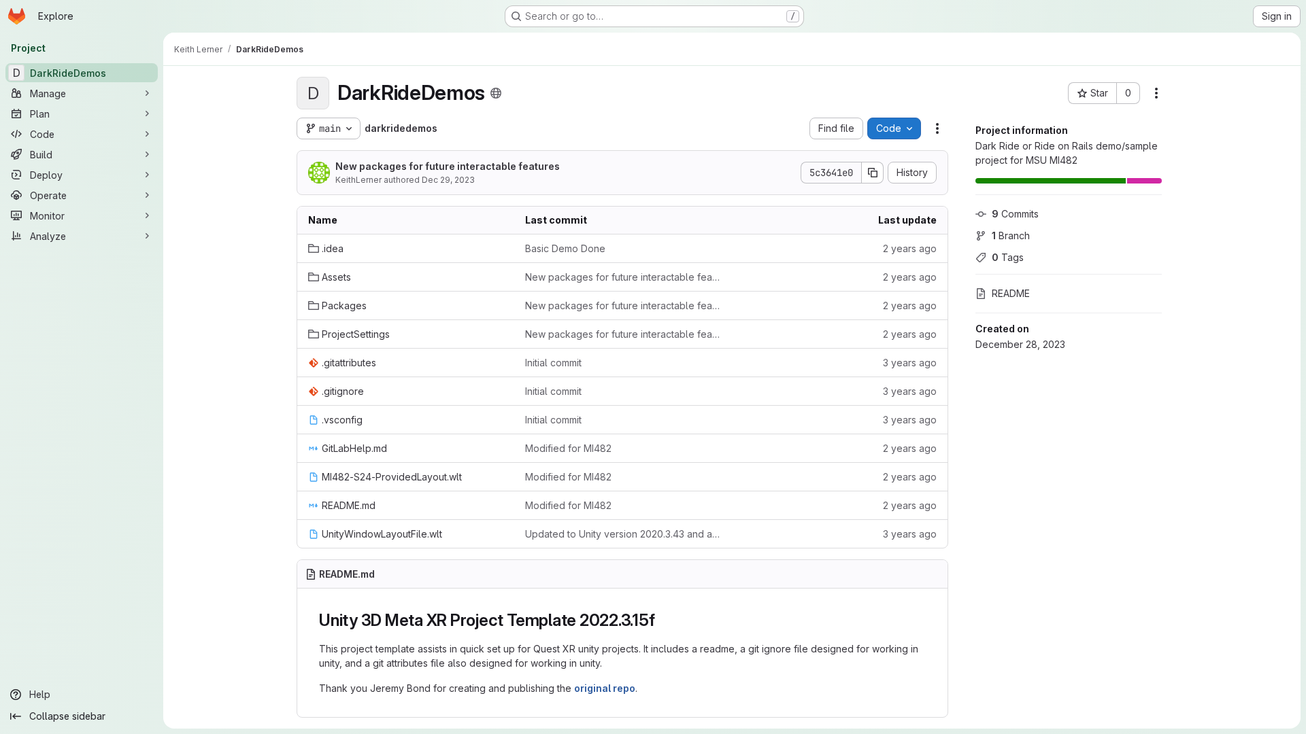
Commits (1015, 214)
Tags (1008, 257)
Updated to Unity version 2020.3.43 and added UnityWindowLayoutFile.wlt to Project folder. (622, 534)
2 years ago (910, 248)
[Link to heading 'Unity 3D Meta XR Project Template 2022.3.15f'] (663, 620)
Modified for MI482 (568, 448)
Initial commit (553, 362)
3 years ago (910, 362)
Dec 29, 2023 (448, 180)
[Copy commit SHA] (873, 173)
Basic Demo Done (565, 248)
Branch (1011, 235)
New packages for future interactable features (447, 166)
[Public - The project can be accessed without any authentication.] (495, 93)
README (1011, 293)
